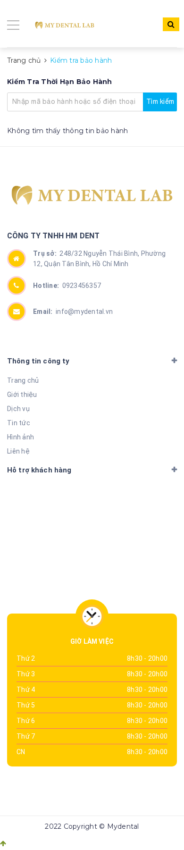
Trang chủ (23, 380)
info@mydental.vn (73, 311)
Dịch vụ (18, 408)
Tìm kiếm (160, 101)
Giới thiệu (22, 394)
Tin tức (18, 423)
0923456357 (67, 285)
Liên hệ (18, 451)
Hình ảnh (20, 437)
